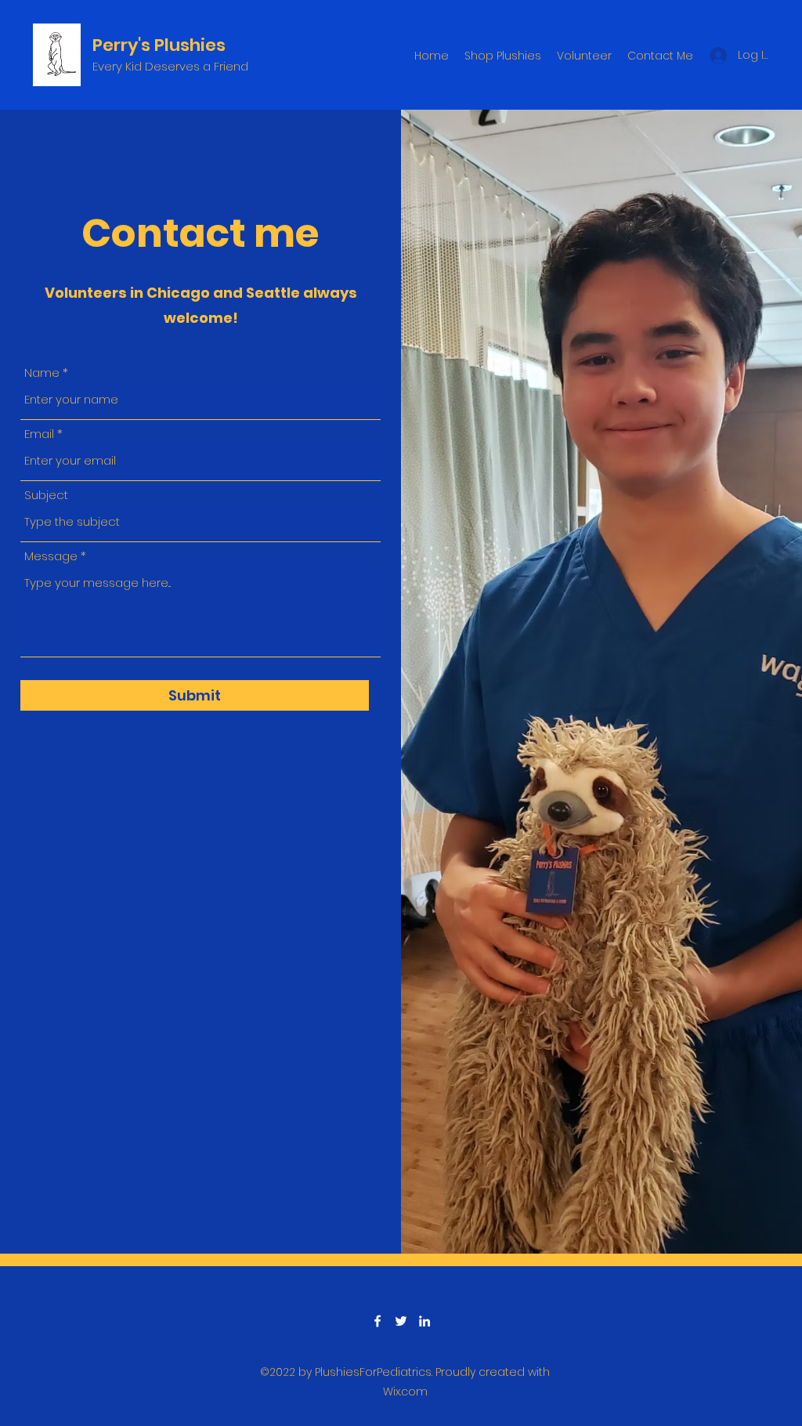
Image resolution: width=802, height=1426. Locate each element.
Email (39, 434)
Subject (46, 495)
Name (42, 372)
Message (51, 556)
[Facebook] (377, 1321)
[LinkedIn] (424, 1321)
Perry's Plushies (160, 45)
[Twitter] (401, 1321)
